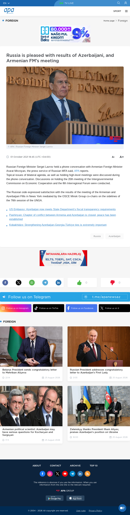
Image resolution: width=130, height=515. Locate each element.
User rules (81, 510)
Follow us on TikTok (48, 308)
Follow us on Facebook (82, 308)
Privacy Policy (95, 510)
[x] (57, 474)
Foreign (123, 20)
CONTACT (55, 465)
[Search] (118, 3)
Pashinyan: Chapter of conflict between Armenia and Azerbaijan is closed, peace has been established (62, 217)
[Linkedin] (80, 474)
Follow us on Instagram (17, 308)
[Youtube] (65, 474)
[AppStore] (75, 498)
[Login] (125, 3)
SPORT (117, 11)
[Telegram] (72, 474)
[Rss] (87, 474)
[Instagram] (50, 474)
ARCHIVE (75, 465)
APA (76, 170)
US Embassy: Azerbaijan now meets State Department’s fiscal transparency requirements (62, 209)
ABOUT (36, 465)
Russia (97, 236)
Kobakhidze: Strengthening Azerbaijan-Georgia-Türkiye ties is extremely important (58, 224)
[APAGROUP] (65, 491)
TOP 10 (94, 465)
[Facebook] (42, 474)
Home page (109, 21)
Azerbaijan (114, 236)
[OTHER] (126, 11)
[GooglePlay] (55, 498)
